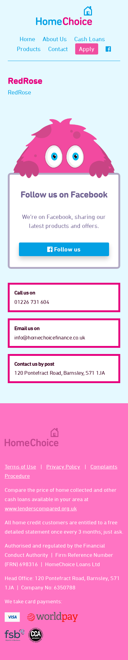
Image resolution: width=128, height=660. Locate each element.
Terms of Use (20, 466)
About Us (55, 38)
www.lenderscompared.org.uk (41, 508)
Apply (86, 48)
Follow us (66, 249)
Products (29, 48)
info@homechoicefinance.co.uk (49, 337)
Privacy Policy (63, 466)
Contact (58, 48)
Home (27, 38)
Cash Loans (89, 38)
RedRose (19, 92)
